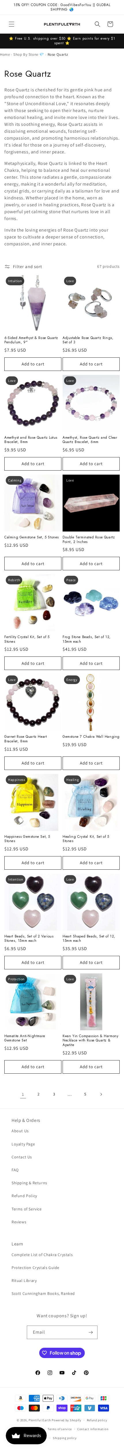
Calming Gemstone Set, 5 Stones (31, 537)
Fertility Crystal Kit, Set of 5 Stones (27, 639)
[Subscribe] (90, 1332)
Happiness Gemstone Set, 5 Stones (27, 839)
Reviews (19, 1221)
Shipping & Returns (29, 1182)
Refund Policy (24, 1195)
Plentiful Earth (40, 1420)
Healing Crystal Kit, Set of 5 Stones (86, 839)
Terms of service (60, 1429)
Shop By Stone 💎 (28, 54)
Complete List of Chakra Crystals (42, 1254)
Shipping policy (65, 1438)
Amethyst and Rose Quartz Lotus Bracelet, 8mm (30, 440)
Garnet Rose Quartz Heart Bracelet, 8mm (25, 739)
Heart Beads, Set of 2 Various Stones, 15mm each (28, 938)
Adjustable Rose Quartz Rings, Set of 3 (88, 340)
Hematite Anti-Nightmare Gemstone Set (24, 1038)
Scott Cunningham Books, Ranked (43, 1293)
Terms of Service (27, 1209)
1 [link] (23, 1094)
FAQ (15, 1169)
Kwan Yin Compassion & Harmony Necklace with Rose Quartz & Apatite (90, 1040)
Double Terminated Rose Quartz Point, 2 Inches (89, 539)
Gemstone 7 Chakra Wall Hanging (91, 737)
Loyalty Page (23, 1144)
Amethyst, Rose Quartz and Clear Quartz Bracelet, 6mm (90, 440)
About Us (20, 1130)
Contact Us (22, 1157)
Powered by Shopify (66, 1420)
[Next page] (101, 1094)
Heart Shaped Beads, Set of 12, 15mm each (89, 938)
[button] (11, 24)
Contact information (92, 1429)
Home (5, 54)
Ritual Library (24, 1280)
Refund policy (97, 1420)
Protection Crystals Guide (35, 1267)
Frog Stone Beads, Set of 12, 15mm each (87, 639)
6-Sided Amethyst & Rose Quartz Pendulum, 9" (31, 340)
